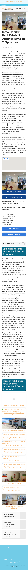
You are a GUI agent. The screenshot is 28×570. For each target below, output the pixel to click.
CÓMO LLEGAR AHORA (14, 192)
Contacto (16, 566)
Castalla (14, 8)
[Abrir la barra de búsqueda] (26, 5)
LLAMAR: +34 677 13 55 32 (14, 197)
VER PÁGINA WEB (14, 229)
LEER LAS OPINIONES (14, 234)
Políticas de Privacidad (14, 565)
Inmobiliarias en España (6, 8)
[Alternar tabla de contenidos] (22, 243)
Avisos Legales (6, 565)
